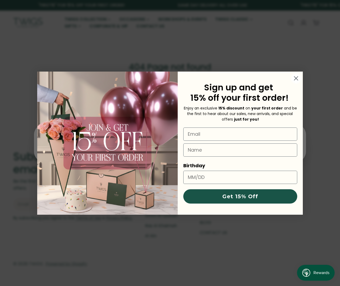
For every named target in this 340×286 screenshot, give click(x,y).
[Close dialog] (296, 78)
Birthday (194, 165)
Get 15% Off (240, 196)
